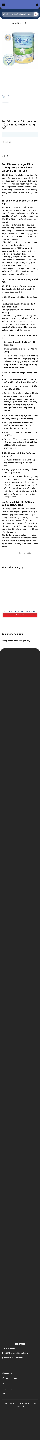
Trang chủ (15, 23)
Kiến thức (5, 1394)
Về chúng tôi (7, 1373)
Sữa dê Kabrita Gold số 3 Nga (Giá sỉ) (20, 611)
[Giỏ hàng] (37, 4)
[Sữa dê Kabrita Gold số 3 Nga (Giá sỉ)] (20, 591)
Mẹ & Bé (25, 23)
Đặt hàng (20, 615)
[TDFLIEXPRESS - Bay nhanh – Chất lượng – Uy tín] (20, 4)
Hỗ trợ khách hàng (9, 1378)
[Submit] (36, 14)
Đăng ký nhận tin (9, 1388)
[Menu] (3, 4)
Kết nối (4, 1383)
